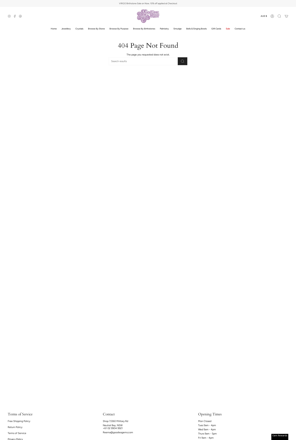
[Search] (182, 61)
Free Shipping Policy (19, 421)
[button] (279, 16)
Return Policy (15, 427)
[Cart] (286, 16)
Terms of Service (17, 433)
